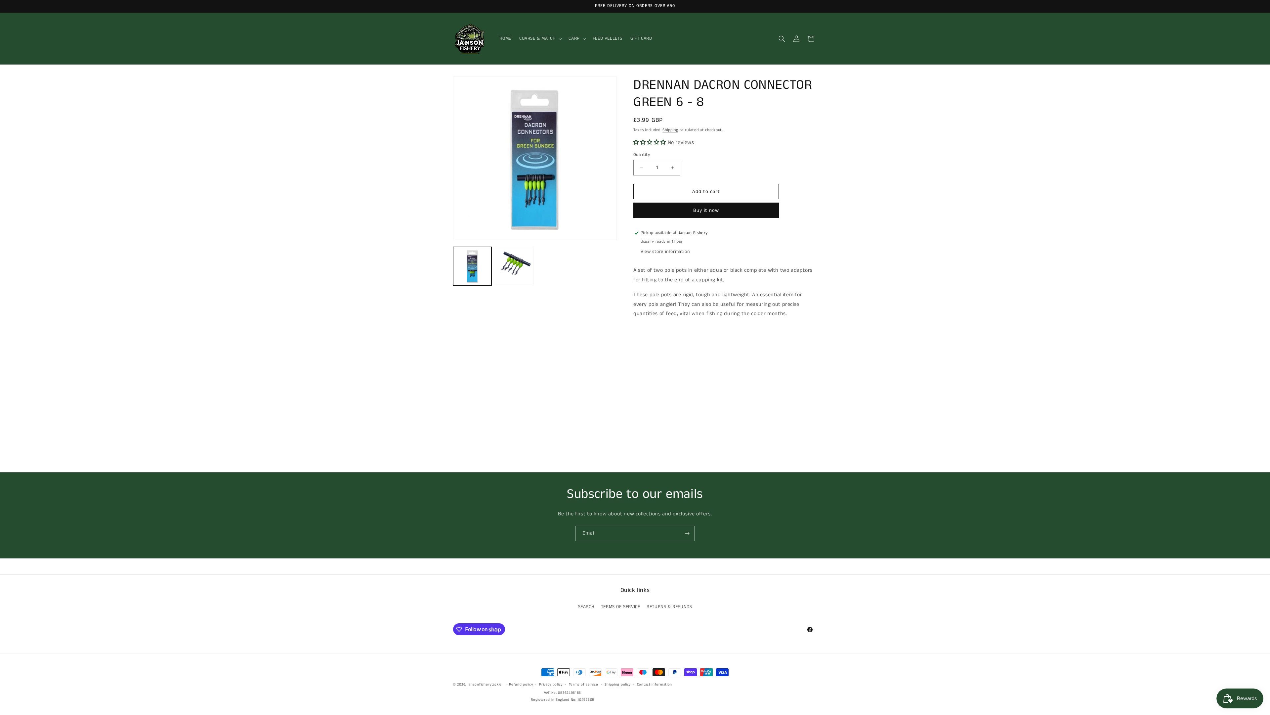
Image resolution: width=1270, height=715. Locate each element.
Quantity (641, 155)
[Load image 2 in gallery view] (514, 266)
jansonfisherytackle (485, 684)
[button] (540, 38)
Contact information (654, 684)
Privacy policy (551, 684)
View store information (665, 251)
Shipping (670, 130)
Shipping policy (618, 684)
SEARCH (586, 606)
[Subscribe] (687, 533)
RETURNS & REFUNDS (669, 606)
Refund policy (521, 684)
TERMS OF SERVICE (620, 606)
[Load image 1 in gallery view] (472, 266)
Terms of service (583, 684)
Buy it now (706, 210)
